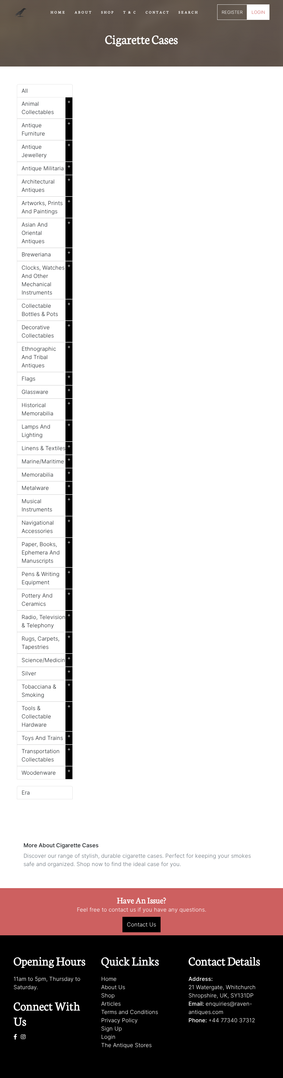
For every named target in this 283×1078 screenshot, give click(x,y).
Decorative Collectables (46, 330)
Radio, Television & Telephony (46, 620)
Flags (46, 377)
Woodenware (46, 771)
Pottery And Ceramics (46, 598)
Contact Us (141, 924)
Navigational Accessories (46, 525)
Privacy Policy (119, 1020)
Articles (111, 1003)
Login (108, 1037)
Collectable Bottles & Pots (46, 308)
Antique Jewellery (46, 149)
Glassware (46, 390)
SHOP (107, 11)
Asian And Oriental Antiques (46, 232)
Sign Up (111, 1028)
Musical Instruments (46, 504)
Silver (46, 672)
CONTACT (158, 11)
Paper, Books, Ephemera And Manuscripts (46, 551)
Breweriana (46, 253)
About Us (113, 987)
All (25, 90)
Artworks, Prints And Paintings (46, 206)
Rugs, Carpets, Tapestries (46, 641)
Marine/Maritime (46, 460)
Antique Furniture (46, 128)
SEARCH (189, 11)
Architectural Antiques (46, 184)
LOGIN (258, 12)
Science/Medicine (46, 659)
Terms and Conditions (129, 1012)
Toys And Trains (46, 736)
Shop (108, 995)
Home (109, 979)
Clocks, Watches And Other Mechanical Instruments (46, 279)
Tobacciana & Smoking (46, 689)
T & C (130, 11)
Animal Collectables (46, 106)
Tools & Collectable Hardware (46, 715)
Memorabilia (46, 473)
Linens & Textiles (46, 447)
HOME (58, 11)
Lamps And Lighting (46, 429)
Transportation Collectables (46, 754)
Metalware (46, 486)
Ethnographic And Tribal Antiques (46, 356)
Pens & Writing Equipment (46, 577)
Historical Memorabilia (46, 408)
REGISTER (232, 12)
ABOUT (83, 11)
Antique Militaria (46, 167)
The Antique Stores (126, 1045)
